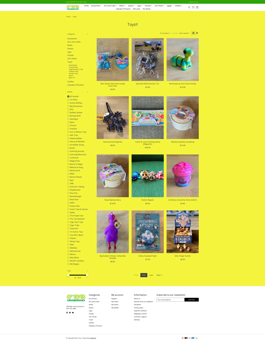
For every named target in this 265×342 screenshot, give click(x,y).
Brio (71, 109)
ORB (71, 183)
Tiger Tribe (74, 225)
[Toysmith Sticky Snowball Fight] (148, 231)
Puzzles (70, 55)
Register (114, 298)
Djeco (72, 122)
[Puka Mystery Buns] (113, 175)
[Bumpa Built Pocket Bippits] (148, 175)
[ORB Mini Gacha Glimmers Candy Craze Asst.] (113, 59)
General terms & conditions (143, 301)
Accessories (72, 38)
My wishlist (115, 308)
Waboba (73, 248)
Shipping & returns (140, 314)
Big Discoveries (76, 106)
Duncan (73, 125)
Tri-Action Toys (76, 232)
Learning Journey (77, 151)
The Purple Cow (76, 215)
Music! (71, 75)
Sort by (175, 33)
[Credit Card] (182, 338)
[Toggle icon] (189, 7)
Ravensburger (75, 196)
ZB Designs (74, 264)
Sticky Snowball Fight (148, 256)
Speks (72, 212)
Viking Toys (75, 241)
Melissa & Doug (76, 167)
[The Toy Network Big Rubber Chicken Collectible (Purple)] (113, 231)
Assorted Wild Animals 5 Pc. (148, 83)
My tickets (114, 304)
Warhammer (75, 251)
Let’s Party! (72, 58)
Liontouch (74, 157)
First (144, 275)
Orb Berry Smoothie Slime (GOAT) (182, 200)
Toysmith (74, 228)
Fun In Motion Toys (78, 132)
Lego (69, 52)
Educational (73, 65)
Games (70, 48)
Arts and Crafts (73, 42)
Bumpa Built (75, 115)
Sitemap (137, 320)
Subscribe (191, 300)
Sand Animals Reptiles (112, 142)
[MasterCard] (186, 338)
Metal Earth (75, 170)
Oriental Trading (77, 186)
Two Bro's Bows (76, 235)
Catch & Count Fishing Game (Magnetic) (147, 143)
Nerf (71, 180)
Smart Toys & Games (79, 209)
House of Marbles (77, 141)
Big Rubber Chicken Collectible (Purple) (113, 257)
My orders (115, 301)
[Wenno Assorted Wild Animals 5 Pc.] (148, 59)
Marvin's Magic (76, 164)
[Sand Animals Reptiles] (113, 117)
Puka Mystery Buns (113, 200)
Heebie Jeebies (76, 138)
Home (86, 6)
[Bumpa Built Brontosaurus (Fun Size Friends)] (183, 59)
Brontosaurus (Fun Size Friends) (182, 83)
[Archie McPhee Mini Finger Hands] (183, 231)
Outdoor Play (73, 71)
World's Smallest (77, 261)
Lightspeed (93, 338)
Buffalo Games (76, 112)
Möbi (72, 173)
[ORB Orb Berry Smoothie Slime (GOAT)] (183, 175)
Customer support (140, 317)
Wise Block (74, 257)
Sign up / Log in (193, 2)
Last (151, 275)
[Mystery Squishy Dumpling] (183, 117)
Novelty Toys (73, 73)
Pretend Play (73, 67)
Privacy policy (138, 308)
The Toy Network (77, 219)
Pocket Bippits (148, 200)
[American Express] (193, 338)
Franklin (73, 128)
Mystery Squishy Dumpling (182, 142)
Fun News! (146, 9)
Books (69, 45)
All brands (74, 96)
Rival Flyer (74, 199)
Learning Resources (78, 154)
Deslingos (74, 119)
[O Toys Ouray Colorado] (73, 7)
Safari (72, 202)
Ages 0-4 (72, 77)
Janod (72, 148)
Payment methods (140, 311)
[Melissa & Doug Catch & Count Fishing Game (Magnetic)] (148, 117)
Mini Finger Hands (182, 256)
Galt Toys (74, 135)
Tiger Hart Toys (76, 222)
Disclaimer (137, 304)
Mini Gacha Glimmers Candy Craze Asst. (113, 84)
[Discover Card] (196, 338)
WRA (72, 244)
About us (137, 298)
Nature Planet (76, 177)
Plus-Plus (74, 193)
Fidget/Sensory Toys (76, 69)
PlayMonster (75, 190)
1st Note (73, 99)
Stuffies (70, 81)
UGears (73, 238)
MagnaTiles (75, 161)
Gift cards (136, 9)
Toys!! (69, 62)
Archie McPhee (76, 103)
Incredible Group (77, 144)
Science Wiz (75, 206)
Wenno (73, 254)
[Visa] (189, 338)
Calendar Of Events (123, 9)
